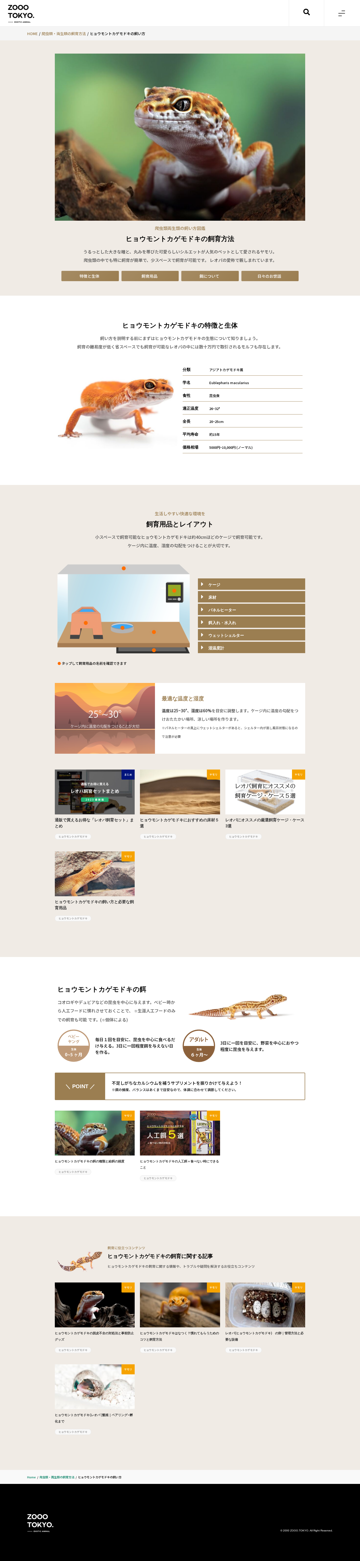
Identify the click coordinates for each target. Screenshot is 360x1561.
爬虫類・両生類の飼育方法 (64, 33)
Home (31, 1477)
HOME (32, 33)
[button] (341, 13)
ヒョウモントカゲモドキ (73, 836)
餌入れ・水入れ (222, 622)
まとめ (128, 774)
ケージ (214, 584)
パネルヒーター (222, 610)
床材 (212, 597)
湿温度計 (216, 648)
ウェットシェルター (226, 635)
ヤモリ (213, 774)
